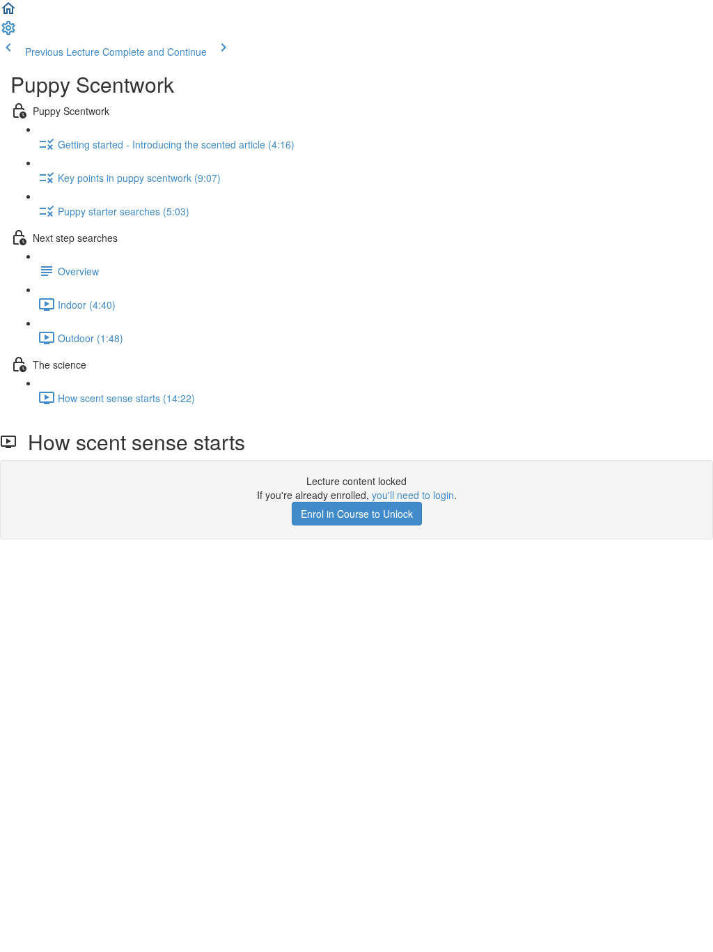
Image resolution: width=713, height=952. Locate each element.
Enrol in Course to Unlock (357, 514)
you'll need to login (413, 495)
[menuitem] (8, 32)
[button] (8, 13)
